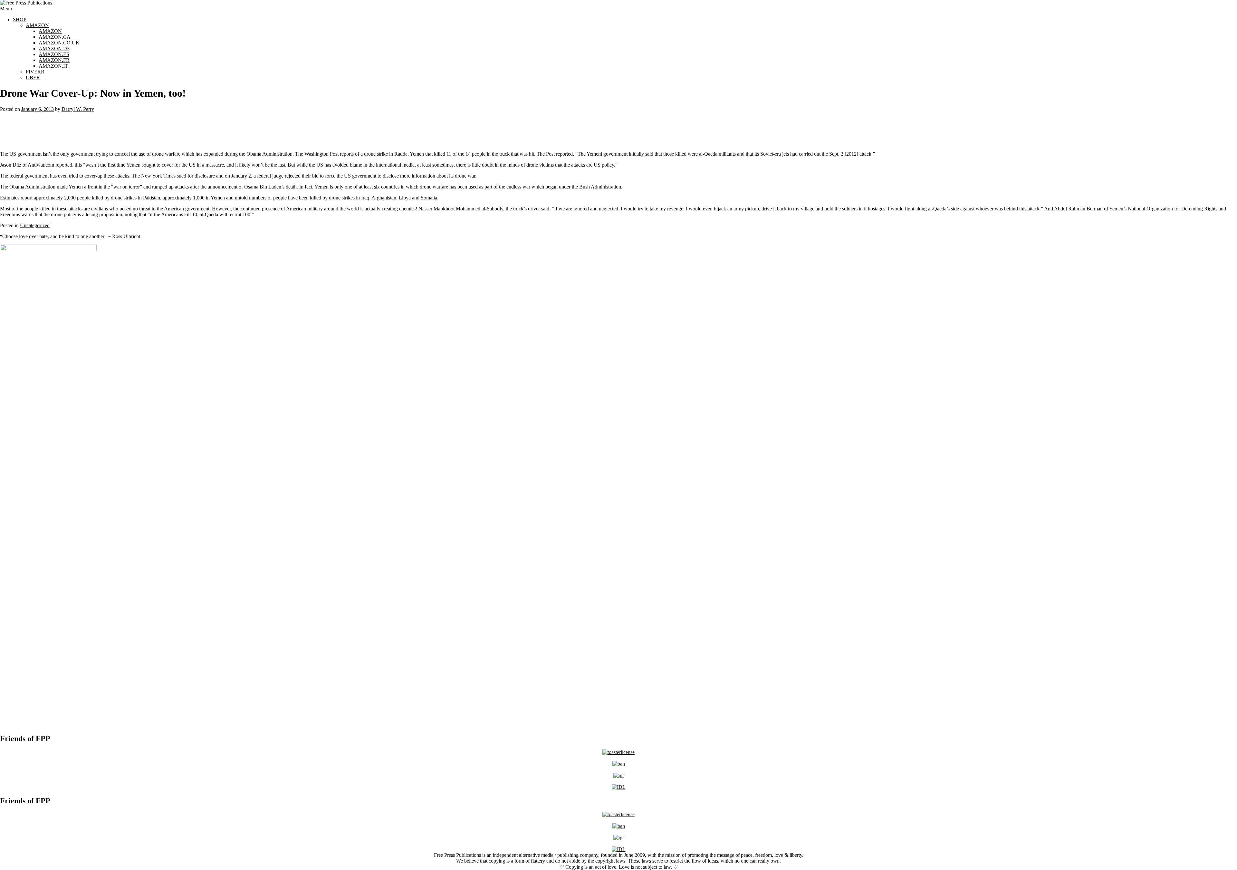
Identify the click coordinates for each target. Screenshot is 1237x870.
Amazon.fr (54, 60)
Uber (33, 77)
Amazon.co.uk (59, 42)
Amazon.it (53, 66)
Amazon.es (54, 54)
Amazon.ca (55, 37)
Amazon (37, 25)
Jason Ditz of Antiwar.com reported (36, 165)
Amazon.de (54, 48)
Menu (6, 8)
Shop (19, 19)
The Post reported (555, 154)
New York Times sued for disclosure (178, 176)
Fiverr (35, 71)
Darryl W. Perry (78, 109)
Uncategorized (35, 225)
